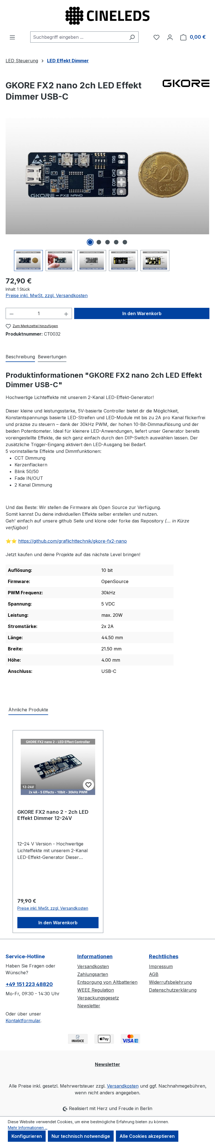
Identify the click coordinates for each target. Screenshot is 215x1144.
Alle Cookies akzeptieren (147, 1136)
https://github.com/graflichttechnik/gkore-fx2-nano (72, 541)
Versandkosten (93, 966)
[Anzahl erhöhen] (66, 313)
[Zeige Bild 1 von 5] (90, 242)
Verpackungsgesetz (98, 998)
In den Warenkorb (142, 313)
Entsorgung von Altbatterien (107, 982)
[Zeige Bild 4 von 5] (116, 242)
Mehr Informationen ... (27, 1127)
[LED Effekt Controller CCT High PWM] (107, 176)
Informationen (95, 956)
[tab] (20, 357)
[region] (107, 194)
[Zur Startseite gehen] (107, 16)
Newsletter (88, 1005)
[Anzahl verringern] (11, 313)
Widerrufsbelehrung (170, 982)
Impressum (161, 966)
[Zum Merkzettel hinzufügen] (88, 784)
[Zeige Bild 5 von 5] (125, 242)
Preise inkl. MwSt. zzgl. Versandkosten (47, 295)
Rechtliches (163, 956)
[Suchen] (132, 37)
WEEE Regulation (95, 990)
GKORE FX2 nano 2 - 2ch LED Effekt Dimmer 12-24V (52, 815)
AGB (153, 974)
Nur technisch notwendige (81, 1136)
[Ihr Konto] (170, 37)
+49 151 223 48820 (29, 984)
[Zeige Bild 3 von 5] (107, 242)
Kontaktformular (23, 1020)
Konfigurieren (26, 1136)
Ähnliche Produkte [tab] (28, 709)
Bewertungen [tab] (52, 356)
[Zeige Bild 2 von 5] (99, 242)
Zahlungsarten (92, 974)
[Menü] (12, 37)
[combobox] (78, 37)
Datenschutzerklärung (173, 990)
